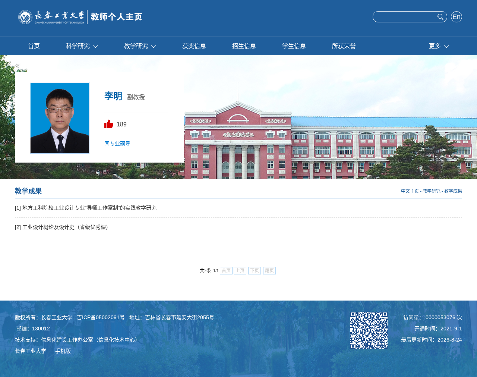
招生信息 (244, 46)
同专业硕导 (117, 144)
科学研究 (78, 46)
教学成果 (453, 191)
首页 (34, 46)
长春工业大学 (30, 351)
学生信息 (294, 46)
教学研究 (136, 46)
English (457, 17)
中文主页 (410, 191)
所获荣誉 (344, 46)
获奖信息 (194, 46)
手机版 (63, 351)
